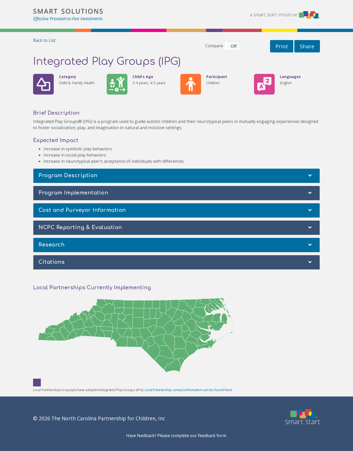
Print (281, 46)
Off (234, 46)
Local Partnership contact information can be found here (188, 389)
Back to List (44, 40)
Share (307, 46)
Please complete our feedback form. (192, 435)
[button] (232, 46)
